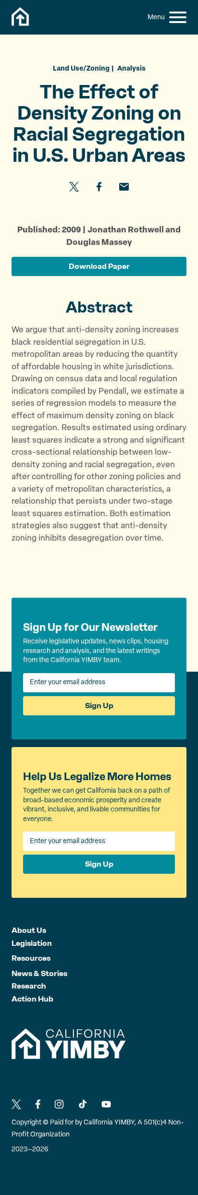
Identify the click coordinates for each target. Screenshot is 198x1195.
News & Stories (39, 973)
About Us (29, 930)
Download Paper (99, 266)
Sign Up (99, 705)
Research (29, 985)
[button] (177, 17)
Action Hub (32, 998)
